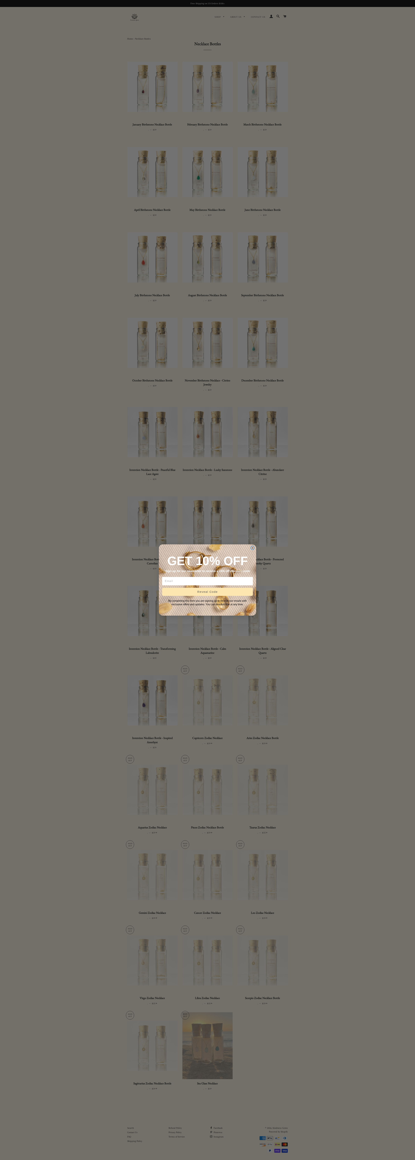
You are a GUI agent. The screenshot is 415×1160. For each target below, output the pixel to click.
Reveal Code (207, 591)
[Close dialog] (253, 548)
